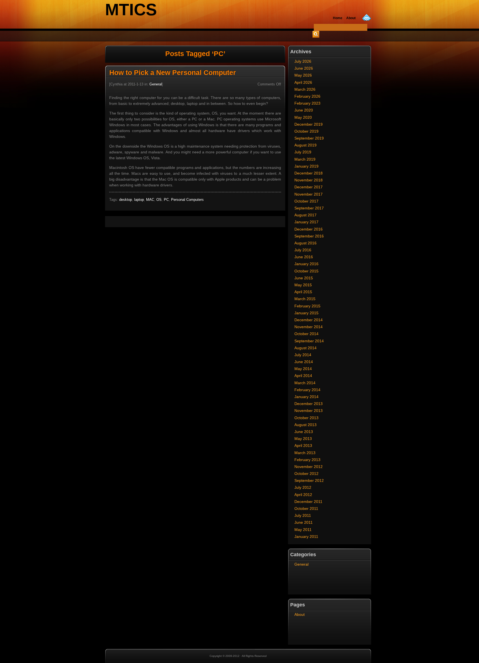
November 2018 (308, 180)
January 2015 (306, 313)
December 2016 (308, 229)
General (155, 84)
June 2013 (303, 431)
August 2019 (305, 145)
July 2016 (302, 250)
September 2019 (309, 138)
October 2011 (306, 508)
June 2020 (303, 110)
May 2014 (303, 368)
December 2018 (308, 173)
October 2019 (306, 131)
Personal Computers (187, 200)
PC (166, 200)
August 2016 (305, 243)
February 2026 (307, 96)
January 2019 (306, 166)
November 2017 (308, 194)
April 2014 (303, 375)
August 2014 (305, 348)
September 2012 (309, 480)
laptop (139, 200)
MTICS (131, 9)
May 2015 (303, 285)
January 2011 (306, 536)
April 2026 (303, 82)
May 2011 (303, 529)
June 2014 (303, 362)
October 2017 (306, 201)
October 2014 (306, 334)
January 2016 (306, 264)
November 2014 (308, 327)
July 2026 (302, 61)
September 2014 (309, 341)
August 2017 (305, 215)
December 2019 (308, 124)
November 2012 (308, 466)
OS (159, 200)
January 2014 (306, 396)
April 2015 (303, 292)
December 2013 (308, 403)
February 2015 (307, 306)
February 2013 (307, 459)
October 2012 (306, 473)
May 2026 (303, 75)
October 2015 (306, 271)
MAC (150, 200)
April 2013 (303, 445)
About (299, 614)
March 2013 (304, 453)
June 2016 (303, 257)
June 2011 (303, 522)
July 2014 (302, 355)
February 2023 (307, 103)
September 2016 (309, 236)
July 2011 (302, 515)
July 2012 (302, 487)
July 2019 (302, 152)
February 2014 (307, 390)
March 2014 (304, 383)
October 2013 (306, 418)
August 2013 (305, 424)
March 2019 (304, 159)
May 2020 (303, 117)
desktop (125, 200)
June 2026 (303, 68)
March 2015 (304, 299)
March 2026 (304, 89)
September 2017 (309, 208)
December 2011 (308, 501)
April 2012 (303, 494)
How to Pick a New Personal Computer (172, 72)
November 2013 (308, 410)
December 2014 (308, 320)
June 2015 (303, 278)
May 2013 (303, 438)
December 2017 (308, 187)
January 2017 (306, 222)
